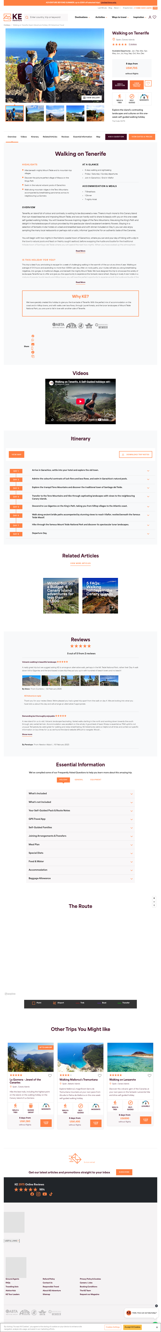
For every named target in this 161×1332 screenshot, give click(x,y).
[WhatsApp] (32, 341)
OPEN (155, 8)
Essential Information (82, 137)
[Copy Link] (32, 357)
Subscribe (124, 1172)
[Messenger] (32, 337)
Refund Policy (49, 1279)
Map (98, 137)
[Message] (32, 349)
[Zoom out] (154, 902)
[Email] (32, 345)
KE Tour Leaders (12, 1294)
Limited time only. (108, 3)
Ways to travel (119, 17)
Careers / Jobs (86, 1283)
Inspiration (138, 17)
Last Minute (102, 8)
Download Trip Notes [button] (137, 455)
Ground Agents (12, 1279)
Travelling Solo (12, 1287)
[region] (80, 945)
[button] (154, 17)
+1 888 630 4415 (143, 8)
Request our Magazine (89, 1294)
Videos (24, 137)
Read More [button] (80, 251)
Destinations (81, 17)
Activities (100, 17)
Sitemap (46, 1294)
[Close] (157, 1327)
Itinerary (35, 137)
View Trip (46, 1123)
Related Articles (50, 137)
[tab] (63, 780)
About (116, 8)
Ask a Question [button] (120, 84)
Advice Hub (11, 1291)
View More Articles (80, 563)
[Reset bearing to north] (154, 905)
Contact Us (47, 1283)
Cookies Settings (113, 1327)
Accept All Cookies (132, 1327)
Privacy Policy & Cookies (90, 1279)
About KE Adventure (52, 1291)
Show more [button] (27, 734)
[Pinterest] (32, 353)
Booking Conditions (88, 1287)
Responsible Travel (51, 1287)
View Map (16, 455)
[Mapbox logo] (10, 993)
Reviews (65, 137)
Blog (110, 8)
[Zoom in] (154, 898)
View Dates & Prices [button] (137, 85)
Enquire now (128, 8)
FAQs (8, 1283)
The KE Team (85, 1291)
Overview (12, 137)
